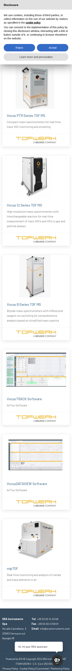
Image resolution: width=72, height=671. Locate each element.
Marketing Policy (60, 668)
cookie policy (33, 22)
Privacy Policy (10, 668)
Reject (19, 47)
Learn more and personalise (36, 56)
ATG (21, 658)
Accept (53, 47)
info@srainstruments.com (55, 628)
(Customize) (42, 668)
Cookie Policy (27, 668)
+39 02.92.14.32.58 (47, 619)
